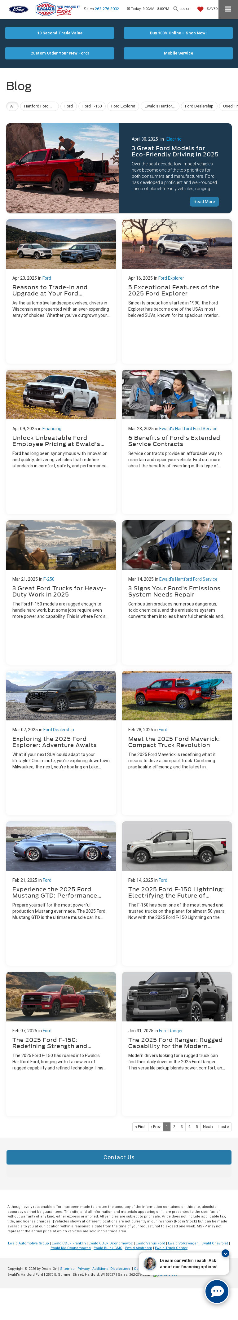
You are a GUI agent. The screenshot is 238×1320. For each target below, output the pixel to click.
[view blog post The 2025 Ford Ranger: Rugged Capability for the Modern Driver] (177, 1044)
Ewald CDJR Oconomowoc (111, 1243)
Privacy (83, 1269)
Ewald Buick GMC (108, 1248)
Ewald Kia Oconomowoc (71, 1248)
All (12, 106)
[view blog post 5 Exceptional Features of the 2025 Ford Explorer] (177, 291)
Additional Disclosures (111, 1269)
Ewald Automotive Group (28, 1243)
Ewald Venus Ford (150, 1243)
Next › (208, 1126)
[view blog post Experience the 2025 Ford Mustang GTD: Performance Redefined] (61, 893)
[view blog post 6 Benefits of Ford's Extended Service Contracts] (177, 442)
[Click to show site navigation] (228, 9)
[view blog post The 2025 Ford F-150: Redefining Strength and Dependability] (61, 1044)
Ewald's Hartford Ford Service (188, 428)
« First (140, 1126)
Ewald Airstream (138, 1248)
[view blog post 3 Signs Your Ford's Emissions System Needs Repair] (177, 592)
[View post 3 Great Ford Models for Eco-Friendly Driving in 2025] (119, 166)
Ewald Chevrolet (214, 1243)
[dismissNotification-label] (225, 1253)
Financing (51, 428)
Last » (223, 1126)
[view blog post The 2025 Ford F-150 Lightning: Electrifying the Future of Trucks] (177, 893)
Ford (46, 278)
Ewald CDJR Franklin (69, 1243)
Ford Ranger (171, 1030)
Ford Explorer (171, 278)
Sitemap (67, 1269)
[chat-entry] (217, 1291)
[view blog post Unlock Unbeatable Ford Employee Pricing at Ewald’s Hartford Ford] (61, 442)
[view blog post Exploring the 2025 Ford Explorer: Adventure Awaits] (61, 743)
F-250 (49, 579)
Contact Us (119, 1157)
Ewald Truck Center (171, 1248)
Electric (174, 139)
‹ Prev (156, 1126)
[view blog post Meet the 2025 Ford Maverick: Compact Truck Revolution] (177, 743)
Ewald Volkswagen (183, 1243)
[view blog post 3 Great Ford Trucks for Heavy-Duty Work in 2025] (61, 592)
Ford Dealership (58, 729)
